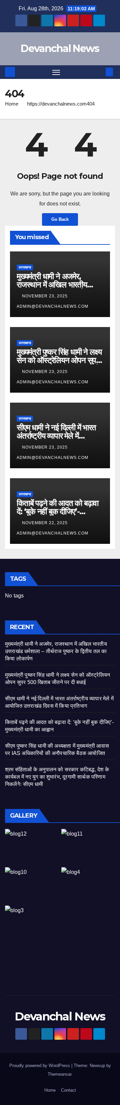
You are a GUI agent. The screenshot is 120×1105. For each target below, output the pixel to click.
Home (11, 104)
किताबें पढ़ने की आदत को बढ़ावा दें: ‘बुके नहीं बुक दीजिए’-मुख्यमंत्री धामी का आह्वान (57, 511)
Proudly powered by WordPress (40, 1065)
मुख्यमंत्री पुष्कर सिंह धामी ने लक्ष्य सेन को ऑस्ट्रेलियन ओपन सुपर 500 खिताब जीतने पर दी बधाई (59, 360)
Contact (68, 1090)
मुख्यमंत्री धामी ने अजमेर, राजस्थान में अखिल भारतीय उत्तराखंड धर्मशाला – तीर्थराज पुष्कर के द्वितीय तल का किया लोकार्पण (56, 651)
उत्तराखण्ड (25, 267)
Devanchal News (60, 48)
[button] (99, 72)
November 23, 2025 (45, 296)
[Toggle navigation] (56, 72)
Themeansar (59, 1074)
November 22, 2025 (45, 523)
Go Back (60, 219)
